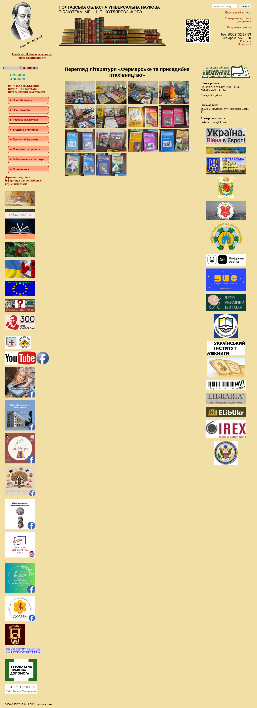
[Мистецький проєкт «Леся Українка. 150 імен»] (226, 310)
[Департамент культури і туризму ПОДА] (226, 197)
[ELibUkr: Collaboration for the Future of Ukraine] (226, 416)
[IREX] (226, 437)
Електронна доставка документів (238, 20)
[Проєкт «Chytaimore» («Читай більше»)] (226, 389)
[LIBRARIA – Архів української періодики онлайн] (226, 403)
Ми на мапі (244, 44)
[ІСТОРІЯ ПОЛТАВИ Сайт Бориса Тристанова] (21, 692)
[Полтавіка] (15, 644)
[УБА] (226, 337)
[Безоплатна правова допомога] (21, 680)
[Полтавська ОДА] (226, 173)
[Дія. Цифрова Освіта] (226, 264)
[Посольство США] (226, 463)
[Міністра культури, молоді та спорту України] (226, 153)
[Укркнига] (226, 354)
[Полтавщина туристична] (226, 249)
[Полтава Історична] (23, 652)
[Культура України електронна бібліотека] (226, 376)
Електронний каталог (238, 12)
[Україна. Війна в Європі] (226, 143)
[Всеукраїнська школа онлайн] (226, 290)
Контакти (245, 41)
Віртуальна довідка (239, 27)
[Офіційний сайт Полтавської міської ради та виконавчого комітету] (226, 218)
